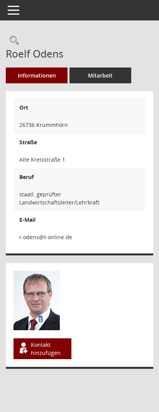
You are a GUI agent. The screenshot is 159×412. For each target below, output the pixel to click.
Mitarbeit (100, 75)
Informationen (37, 75)
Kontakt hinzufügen (46, 348)
